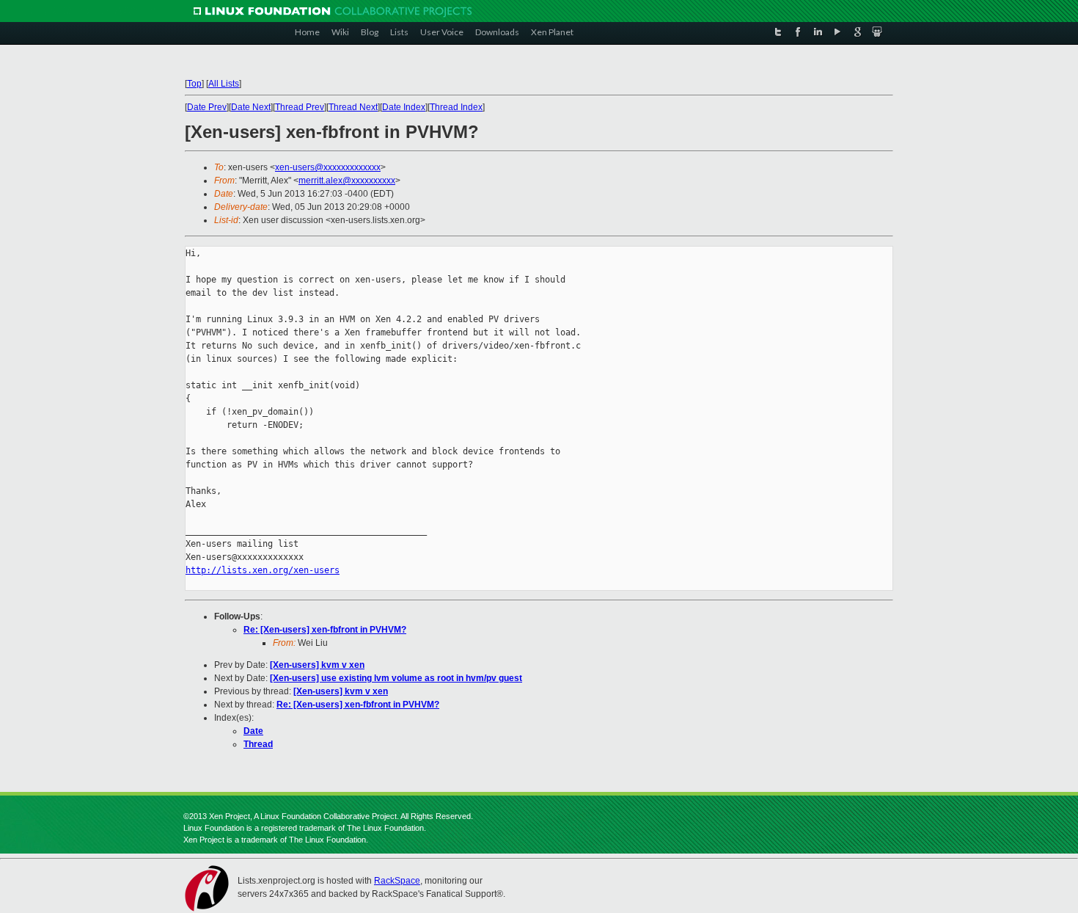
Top (194, 84)
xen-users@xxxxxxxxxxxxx (328, 167)
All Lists (223, 84)
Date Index (403, 107)
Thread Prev (299, 107)
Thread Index (456, 107)
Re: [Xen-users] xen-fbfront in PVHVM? (324, 630)
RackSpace (397, 881)
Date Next (251, 107)
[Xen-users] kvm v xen (317, 665)
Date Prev (207, 107)
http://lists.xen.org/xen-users (263, 570)
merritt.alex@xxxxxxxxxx (346, 180)
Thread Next (353, 107)
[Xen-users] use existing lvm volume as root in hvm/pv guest (396, 678)
